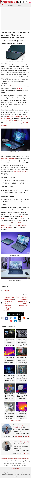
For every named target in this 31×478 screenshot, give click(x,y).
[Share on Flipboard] (11, 321)
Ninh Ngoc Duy (24, 442)
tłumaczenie (13, 86)
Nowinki (20, 458)
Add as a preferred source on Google (17, 313)
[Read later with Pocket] (28, 318)
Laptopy (10, 5)
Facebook (26, 453)
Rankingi (18, 5)
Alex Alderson (17, 427)
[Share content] (2, 318)
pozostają (9, 119)
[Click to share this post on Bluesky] (15, 318)
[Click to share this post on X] (19, 318)
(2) (7, 291)
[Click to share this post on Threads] (10, 318)
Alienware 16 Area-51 (7, 225)
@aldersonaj (18, 436)
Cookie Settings (15, 469)
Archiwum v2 (26, 458)
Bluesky (26, 436)
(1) (5, 291)
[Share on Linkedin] (15, 321)
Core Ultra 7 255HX (13, 116)
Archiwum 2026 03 (6, 460)
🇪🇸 (19, 88)
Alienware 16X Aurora (17, 223)
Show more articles (15, 420)
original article (25, 425)
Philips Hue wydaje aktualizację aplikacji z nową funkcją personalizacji (22, 301)
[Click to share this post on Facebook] (6, 318)
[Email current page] (19, 321)
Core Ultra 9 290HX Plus (13, 121)
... (29, 5)
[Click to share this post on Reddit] (23, 318)
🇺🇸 (17, 88)
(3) (9, 291)
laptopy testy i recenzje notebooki (9, 458)
